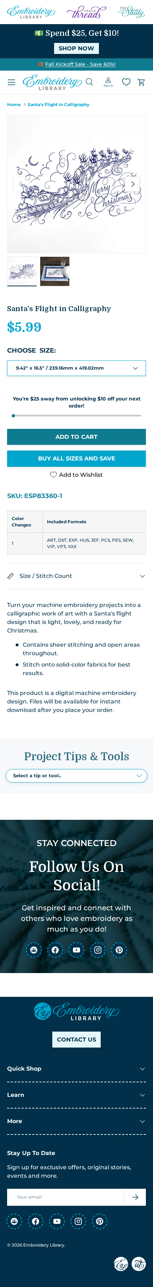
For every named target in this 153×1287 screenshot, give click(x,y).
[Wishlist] (126, 82)
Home (14, 105)
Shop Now (76, 48)
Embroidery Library (43, 1245)
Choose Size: (31, 350)
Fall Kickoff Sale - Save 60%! (80, 64)
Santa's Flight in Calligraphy (58, 105)
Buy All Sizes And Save (76, 458)
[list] (76, 184)
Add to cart (76, 436)
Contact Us (76, 1039)
